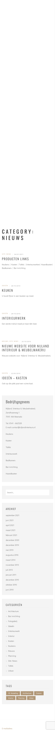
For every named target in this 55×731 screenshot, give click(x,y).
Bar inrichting (12, 467)
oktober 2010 (11, 584)
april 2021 (10, 525)
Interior (11, 636)
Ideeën (5, 286)
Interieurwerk (14, 318)
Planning (12, 655)
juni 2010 (10, 589)
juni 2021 (10, 520)
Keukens (9, 434)
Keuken (7, 290)
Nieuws (5, 341)
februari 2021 (11, 535)
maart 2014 (10, 560)
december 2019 (12, 545)
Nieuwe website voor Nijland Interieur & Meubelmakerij (25, 348)
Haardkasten (11, 473)
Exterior (39, 693)
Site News (6, 254)
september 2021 (12, 515)
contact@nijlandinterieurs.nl (23, 427)
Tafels (8, 447)
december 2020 (12, 540)
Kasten (9, 440)
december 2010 (12, 579)
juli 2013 (9, 569)
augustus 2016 (12, 555)
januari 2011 (11, 574)
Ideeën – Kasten (14, 378)
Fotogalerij (12, 621)
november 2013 (12, 564)
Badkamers (10, 460)
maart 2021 (10, 530)
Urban (11, 670)
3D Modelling (13, 693)
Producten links (15, 259)
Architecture (13, 611)
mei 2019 (9, 550)
